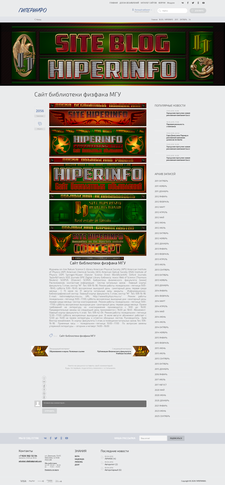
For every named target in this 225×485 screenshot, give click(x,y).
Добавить (199, 11)
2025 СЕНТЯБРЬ (162, 416)
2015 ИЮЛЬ (160, 353)
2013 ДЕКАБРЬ (162, 285)
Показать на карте (52, 470)
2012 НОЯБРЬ (161, 238)
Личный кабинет (142, 10)
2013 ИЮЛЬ (160, 264)
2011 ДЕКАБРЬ (161, 191)
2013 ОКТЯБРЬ (161, 275)
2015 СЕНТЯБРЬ (162, 358)
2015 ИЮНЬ (160, 348)
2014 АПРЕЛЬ (161, 306)
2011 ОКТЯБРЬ (161, 181)
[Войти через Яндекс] (44, 389)
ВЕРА (77, 456)
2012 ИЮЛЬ (160, 227)
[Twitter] (56, 438)
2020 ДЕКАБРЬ (162, 400)
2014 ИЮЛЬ (160, 322)
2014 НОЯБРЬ (161, 332)
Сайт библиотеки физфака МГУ (77, 335)
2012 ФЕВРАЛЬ (162, 201)
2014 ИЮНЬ (160, 316)
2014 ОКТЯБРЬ (161, 327)
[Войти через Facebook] (44, 386)
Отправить (49, 411)
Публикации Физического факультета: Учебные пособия (114, 352)
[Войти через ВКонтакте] (44, 382)
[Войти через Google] (44, 393)
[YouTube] (66, 438)
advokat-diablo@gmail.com (30, 461)
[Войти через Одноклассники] (44, 397)
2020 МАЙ (159, 390)
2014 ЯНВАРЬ (161, 290)
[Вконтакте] (45, 438)
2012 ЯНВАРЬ (161, 196)
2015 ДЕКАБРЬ (162, 369)
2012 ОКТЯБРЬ (161, 233)
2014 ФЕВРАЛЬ (162, 296)
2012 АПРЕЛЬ (161, 212)
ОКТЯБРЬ (183, 19)
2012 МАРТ (160, 207)
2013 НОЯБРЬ (161, 280)
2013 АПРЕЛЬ (161, 259)
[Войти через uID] (44, 378)
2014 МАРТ (160, 301)
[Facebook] (50, 438)
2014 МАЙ (159, 311)
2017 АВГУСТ (161, 384)
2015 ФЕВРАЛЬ (162, 343)
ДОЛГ (77, 464)
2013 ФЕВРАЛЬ (162, 254)
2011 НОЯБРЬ (161, 186)
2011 (176, 19)
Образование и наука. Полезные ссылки (67, 351)
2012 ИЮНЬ (160, 222)
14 (190, 19)
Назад (38, 19)
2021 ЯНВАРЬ (161, 405)
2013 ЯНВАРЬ (161, 248)
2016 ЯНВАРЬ (161, 374)
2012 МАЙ (159, 217)
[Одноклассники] (61, 438)
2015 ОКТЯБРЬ (161, 363)
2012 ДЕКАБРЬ (162, 243)
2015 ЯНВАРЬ (161, 337)
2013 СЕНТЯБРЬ (162, 269)
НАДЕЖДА (79, 459)
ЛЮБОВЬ (79, 462)
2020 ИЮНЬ (160, 395)
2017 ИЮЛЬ (160, 379)
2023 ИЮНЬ (160, 411)
